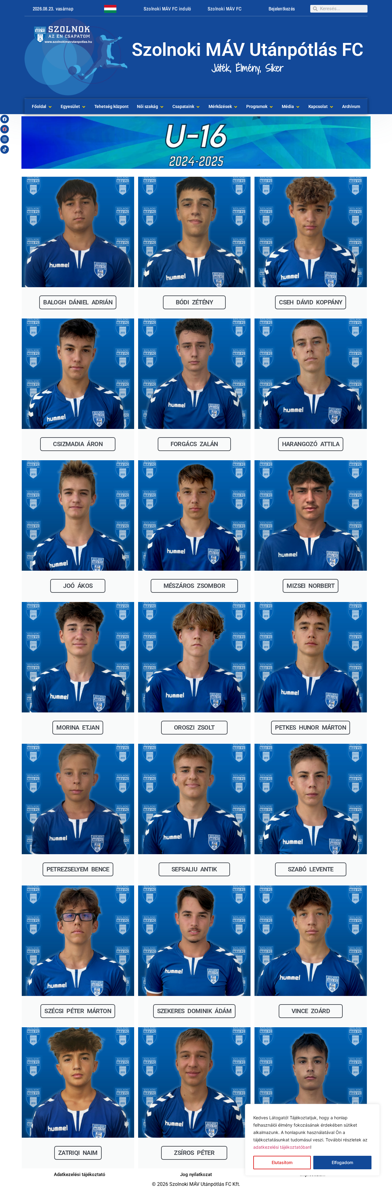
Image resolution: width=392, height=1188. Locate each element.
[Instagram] (4, 139)
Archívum (351, 106)
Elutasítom (282, 1162)
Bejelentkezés (282, 8)
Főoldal (39, 106)
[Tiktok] (4, 149)
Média (288, 106)
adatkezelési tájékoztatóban (281, 1147)
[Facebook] (4, 119)
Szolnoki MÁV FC (225, 8)
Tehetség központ (111, 106)
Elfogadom (342, 1162)
